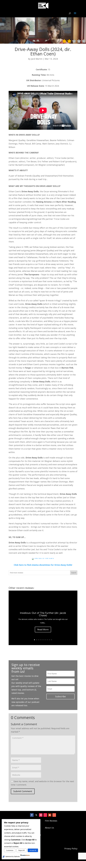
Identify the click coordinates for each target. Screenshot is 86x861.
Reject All (21, 850)
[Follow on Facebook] (32, 815)
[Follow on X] (36, 815)
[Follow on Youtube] (50, 815)
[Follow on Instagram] (41, 815)
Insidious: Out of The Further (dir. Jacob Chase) (43, 614)
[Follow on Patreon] (54, 815)
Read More (43, 629)
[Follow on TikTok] (45, 815)
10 (51, 639)
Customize (9, 850)
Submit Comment (22, 791)
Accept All (33, 850)
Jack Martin (36, 58)
